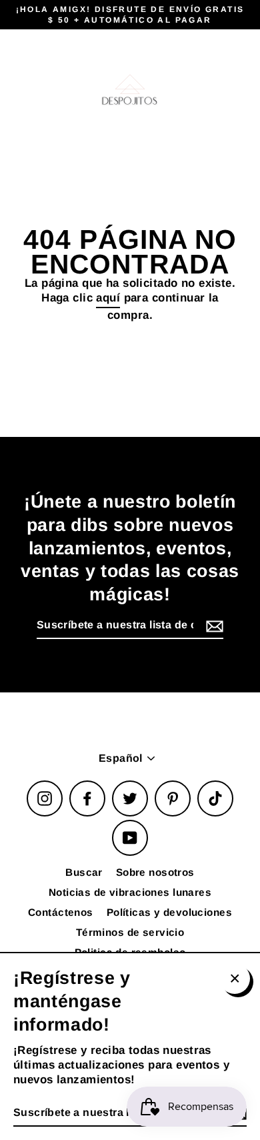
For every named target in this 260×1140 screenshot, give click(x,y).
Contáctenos (60, 912)
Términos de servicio (130, 932)
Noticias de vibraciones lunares (130, 892)
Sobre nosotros (155, 872)
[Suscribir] (212, 626)
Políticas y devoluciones (169, 912)
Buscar (84, 872)
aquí (108, 298)
